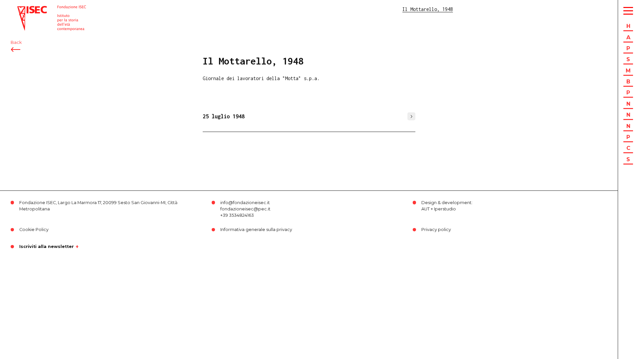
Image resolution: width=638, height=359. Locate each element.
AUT (425, 208)
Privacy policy (436, 229)
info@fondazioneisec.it (245, 202)
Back (16, 42)
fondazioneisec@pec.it (245, 208)
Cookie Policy (34, 229)
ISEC (22, 9)
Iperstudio (445, 208)
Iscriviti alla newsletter (46, 246)
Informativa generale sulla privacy (256, 229)
